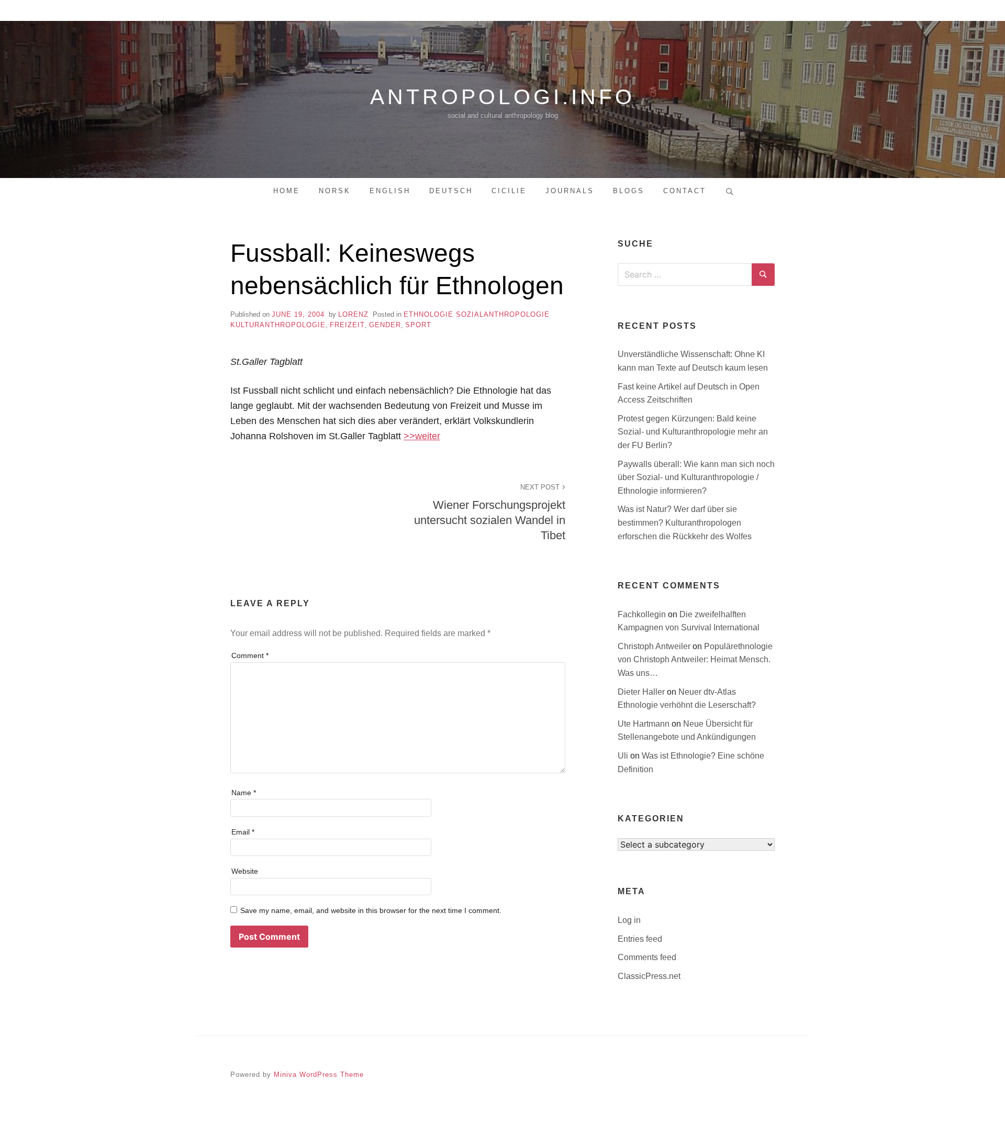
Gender (385, 325)
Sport (418, 325)
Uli (624, 755)
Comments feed (647, 957)
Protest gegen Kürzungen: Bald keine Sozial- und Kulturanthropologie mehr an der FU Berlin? (693, 432)
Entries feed (640, 938)
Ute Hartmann (645, 723)
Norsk (335, 191)
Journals (569, 191)
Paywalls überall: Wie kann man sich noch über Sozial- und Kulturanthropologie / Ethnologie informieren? (696, 477)
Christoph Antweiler (655, 646)
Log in (629, 920)
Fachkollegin (643, 614)
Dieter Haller (642, 691)
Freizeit (347, 325)
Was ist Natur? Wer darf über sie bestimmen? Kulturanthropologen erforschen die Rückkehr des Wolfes (685, 522)
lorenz (353, 314)
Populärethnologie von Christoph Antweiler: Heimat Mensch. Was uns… (695, 659)
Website (244, 871)
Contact (684, 191)
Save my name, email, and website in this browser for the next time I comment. (370, 910)
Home (286, 191)
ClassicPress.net (649, 976)
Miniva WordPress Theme (319, 1074)
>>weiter (422, 436)
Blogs (628, 191)
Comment (250, 655)
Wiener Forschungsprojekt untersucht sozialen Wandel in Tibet (489, 512)
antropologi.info (502, 97)
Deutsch (451, 191)
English (390, 191)
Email (242, 832)
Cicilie (509, 191)
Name (243, 792)
